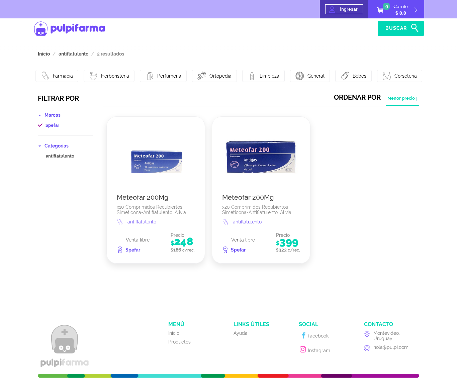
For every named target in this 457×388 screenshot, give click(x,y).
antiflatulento (60, 156)
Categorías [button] (56, 146)
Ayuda (364, 28)
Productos (179, 342)
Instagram (318, 350)
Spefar (52, 125)
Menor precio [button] (401, 98)
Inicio (337, 28)
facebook (318, 335)
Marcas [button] (52, 115)
